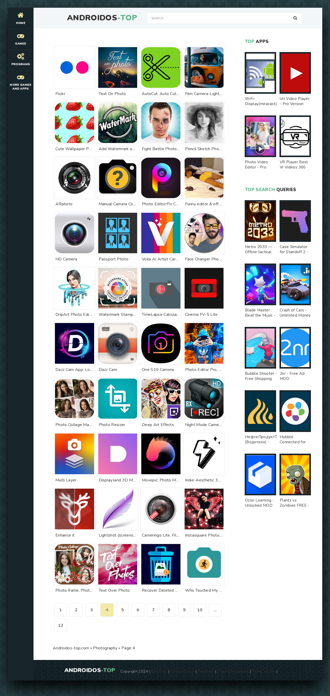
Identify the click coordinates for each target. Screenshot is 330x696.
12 (60, 625)
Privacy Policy (182, 671)
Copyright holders (233, 671)
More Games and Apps (20, 87)
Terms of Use (263, 671)
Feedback (206, 671)
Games (20, 44)
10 (200, 610)
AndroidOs (102, 18)
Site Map (159, 671)
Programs (20, 64)
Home (20, 23)
